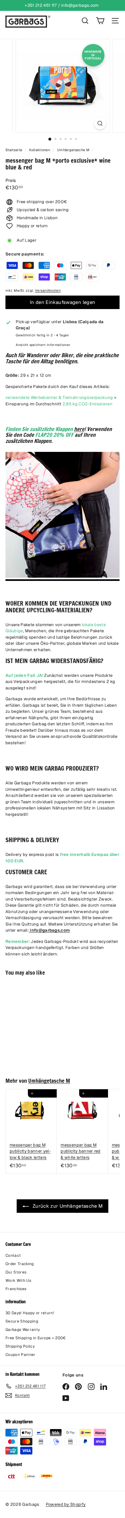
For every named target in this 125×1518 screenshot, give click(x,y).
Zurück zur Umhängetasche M (67, 1206)
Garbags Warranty (22, 1329)
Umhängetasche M (73, 150)
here (79, 429)
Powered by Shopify (66, 1504)
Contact (13, 1255)
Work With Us (18, 1280)
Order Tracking (19, 1263)
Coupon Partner (20, 1354)
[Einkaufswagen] (100, 20)
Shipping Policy (20, 1346)
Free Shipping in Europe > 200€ (35, 1338)
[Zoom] (100, 123)
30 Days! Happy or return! (29, 1312)
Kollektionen (40, 150)
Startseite (14, 150)
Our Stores (15, 1272)
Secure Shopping (21, 1321)
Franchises (15, 1288)
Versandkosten (48, 290)
